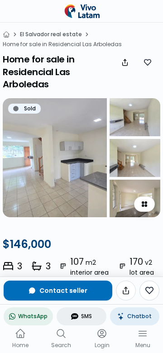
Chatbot (139, 316)
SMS (86, 316)
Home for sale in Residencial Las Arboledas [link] (62, 44)
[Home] (6, 34)
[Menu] (142, 333)
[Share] (125, 62)
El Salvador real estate (51, 34)
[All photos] (144, 204)
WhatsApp (33, 316)
